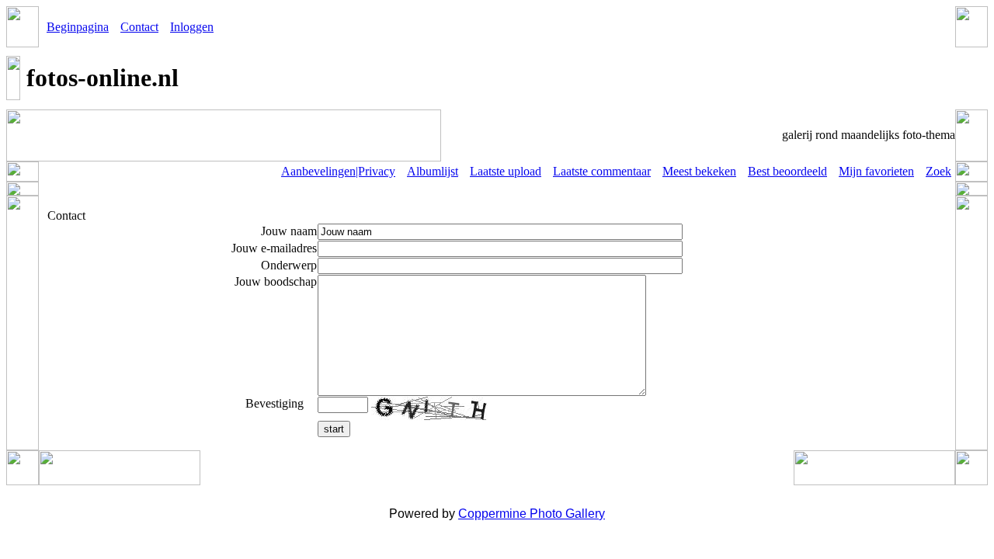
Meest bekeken (699, 171)
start (334, 429)
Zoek (938, 171)
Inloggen (192, 26)
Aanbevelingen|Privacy (338, 171)
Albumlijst (432, 171)
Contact (139, 26)
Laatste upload (505, 171)
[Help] (312, 403)
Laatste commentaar (602, 171)
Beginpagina (78, 26)
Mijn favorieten (876, 171)
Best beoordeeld (787, 171)
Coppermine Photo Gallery (531, 513)
